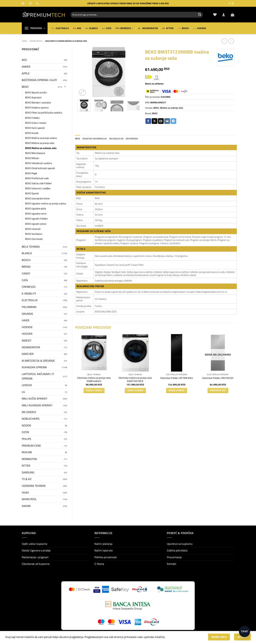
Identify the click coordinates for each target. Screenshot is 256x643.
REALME (27, 452)
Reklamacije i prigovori (35, 557)
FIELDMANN (29, 307)
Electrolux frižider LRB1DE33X (217, 378)
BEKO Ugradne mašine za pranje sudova (45, 203)
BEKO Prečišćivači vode (37, 178)
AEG (79, 28)
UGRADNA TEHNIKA (34, 486)
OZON (25, 432)
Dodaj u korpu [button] (94, 390)
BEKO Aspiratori (33, 97)
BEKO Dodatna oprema (37, 107)
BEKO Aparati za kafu (36, 92)
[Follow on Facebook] (229, 3)
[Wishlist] (215, 14)
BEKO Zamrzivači (34, 239)
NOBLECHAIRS (31, 419)
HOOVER (27, 334)
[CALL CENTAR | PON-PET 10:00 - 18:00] (30, 3)
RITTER (170, 28)
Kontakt (171, 564)
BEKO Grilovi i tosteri (35, 123)
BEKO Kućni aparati (35, 128)
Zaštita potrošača (177, 550)
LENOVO (27, 385)
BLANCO (93, 28)
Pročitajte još (218, 390)
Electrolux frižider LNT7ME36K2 (176, 378)
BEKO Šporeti (32, 193)
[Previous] (83, 72)
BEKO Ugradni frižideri (36, 219)
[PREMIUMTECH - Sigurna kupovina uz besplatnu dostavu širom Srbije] (43, 14)
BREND (26, 266)
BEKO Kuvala (31, 133)
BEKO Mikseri (32, 158)
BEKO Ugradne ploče (35, 208)
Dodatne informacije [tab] (94, 138)
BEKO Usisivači (33, 229)
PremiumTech (36, 40)
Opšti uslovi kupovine (34, 544)
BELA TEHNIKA (31, 247)
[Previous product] (231, 41)
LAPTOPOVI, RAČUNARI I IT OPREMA (38, 376)
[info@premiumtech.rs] (23, 3)
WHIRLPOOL (29, 499)
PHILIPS (26, 439)
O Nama (99, 564)
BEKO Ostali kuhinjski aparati (40, 168)
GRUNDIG (27, 314)
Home (24, 40)
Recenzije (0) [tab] (116, 138)
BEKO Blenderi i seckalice (38, 102)
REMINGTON (29, 459)
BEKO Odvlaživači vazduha (38, 163)
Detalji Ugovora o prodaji (36, 550)
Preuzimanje (174, 557)
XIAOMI (26, 506)
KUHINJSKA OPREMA (34, 367)
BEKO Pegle (31, 173)
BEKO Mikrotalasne (35, 153)
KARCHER (28, 354)
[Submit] (200, 15)
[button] (223, 14)
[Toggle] (65, 87)
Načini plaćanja (103, 544)
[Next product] (224, 41)
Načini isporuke (103, 550)
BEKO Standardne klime (37, 198)
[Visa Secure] (96, 589)
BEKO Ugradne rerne (35, 213)
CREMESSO (125, 28)
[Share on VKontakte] (167, 121)
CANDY (26, 273)
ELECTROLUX (62, 28)
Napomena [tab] (132, 138)
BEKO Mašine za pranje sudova (41, 138)
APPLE (26, 73)
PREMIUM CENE (31, 445)
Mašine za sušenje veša (171, 107)
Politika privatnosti (105, 557)
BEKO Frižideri (32, 118)
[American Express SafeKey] (116, 589)
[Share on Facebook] (148, 121)
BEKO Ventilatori (33, 234)
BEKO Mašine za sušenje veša (40, 148)
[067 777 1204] (38, 3)
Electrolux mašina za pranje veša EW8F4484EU (94, 379)
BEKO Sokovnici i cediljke (37, 188)
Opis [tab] (77, 138)
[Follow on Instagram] (232, 3)
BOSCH (185, 28)
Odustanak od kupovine (36, 564)
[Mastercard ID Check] (79, 589)
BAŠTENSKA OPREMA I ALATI (39, 80)
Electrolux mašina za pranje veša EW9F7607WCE (135, 379)
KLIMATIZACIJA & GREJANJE (38, 361)
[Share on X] (154, 121)
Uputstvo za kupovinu (180, 544)
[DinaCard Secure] (139, 589)
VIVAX (25, 492)
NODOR (26, 425)
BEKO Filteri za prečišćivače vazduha (43, 113)
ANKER (26, 66)
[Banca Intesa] (127, 605)
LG (23, 392)
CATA (108, 28)
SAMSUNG (28, 472)
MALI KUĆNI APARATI (34, 398)
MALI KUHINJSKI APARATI (37, 405)
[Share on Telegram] (173, 121)
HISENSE (201, 28)
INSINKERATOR (150, 28)
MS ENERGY (29, 412)
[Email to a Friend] (161, 121)
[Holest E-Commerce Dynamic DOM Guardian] (172, 589)
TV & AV (26, 479)
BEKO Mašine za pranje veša (39, 143)
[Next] (134, 72)
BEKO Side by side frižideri (38, 183)
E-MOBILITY (29, 293)
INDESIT (26, 340)
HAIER (25, 320)
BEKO (25, 87)
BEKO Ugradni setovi (35, 224)
